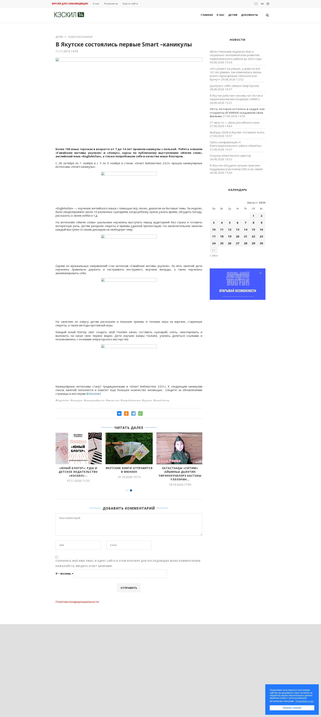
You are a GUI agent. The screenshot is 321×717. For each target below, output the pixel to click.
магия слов (113, 400)
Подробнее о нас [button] (304, 701)
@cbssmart (93, 393)
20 (237, 236)
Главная (207, 15)
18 (221, 236)
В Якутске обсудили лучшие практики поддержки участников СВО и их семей (236, 167)
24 (213, 243)
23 (261, 236)
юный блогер (162, 400)
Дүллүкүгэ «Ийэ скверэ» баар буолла (234, 85)
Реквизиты (111, 3)
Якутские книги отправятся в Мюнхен (129, 470)
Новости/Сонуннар (80, 37)
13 (237, 229)
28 (245, 243)
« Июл (214, 255)
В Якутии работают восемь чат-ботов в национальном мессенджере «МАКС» (236, 97)
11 (221, 229)
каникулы (77, 400)
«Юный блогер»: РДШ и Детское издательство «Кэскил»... (78, 471)
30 (261, 243)
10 (213, 229)
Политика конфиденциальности (77, 602)
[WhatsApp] (140, 413)
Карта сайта (130, 3)
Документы (249, 15)
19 (229, 236)
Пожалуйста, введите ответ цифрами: (84, 566)
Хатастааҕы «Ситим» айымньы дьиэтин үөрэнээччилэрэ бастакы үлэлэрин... (180, 473)
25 (221, 243)
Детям (232, 15)
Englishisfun (63, 400)
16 (261, 229)
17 (213, 236)
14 (245, 229)
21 (245, 236)
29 (253, 243)
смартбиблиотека (131, 400)
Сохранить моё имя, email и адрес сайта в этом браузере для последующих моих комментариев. (128, 560)
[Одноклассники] (126, 413)
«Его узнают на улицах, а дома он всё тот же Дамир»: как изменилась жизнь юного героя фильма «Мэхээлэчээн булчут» (235, 74)
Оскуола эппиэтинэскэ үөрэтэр (230, 155)
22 (253, 236)
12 (229, 229)
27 (237, 243)
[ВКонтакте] (119, 413)
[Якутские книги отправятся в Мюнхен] (129, 448)
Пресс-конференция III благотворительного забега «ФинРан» (236, 144)
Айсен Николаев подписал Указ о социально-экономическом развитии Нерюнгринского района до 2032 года (235, 55)
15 (253, 229)
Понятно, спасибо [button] (292, 708)
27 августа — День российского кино (235, 122)
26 (229, 243)
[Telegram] (133, 413)
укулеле (148, 400)
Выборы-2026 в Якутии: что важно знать (237, 132)
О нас (96, 3)
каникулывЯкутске (95, 400)
